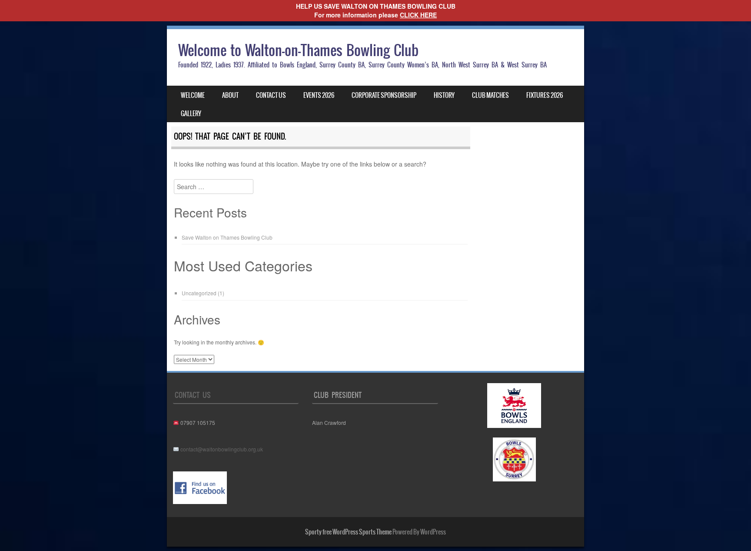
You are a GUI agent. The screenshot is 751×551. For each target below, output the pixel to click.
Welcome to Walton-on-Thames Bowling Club (298, 50)
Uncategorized (199, 293)
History (444, 95)
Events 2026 (318, 95)
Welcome (193, 95)
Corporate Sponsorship (384, 95)
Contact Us (271, 95)
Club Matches (490, 95)
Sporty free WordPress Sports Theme (348, 532)
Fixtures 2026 (544, 95)
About (230, 95)
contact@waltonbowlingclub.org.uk (221, 449)
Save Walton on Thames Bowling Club (227, 237)
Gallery (191, 113)
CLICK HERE (418, 14)
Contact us (193, 395)
